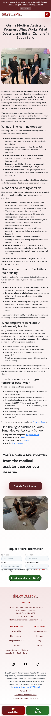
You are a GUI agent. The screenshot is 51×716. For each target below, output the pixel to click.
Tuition (23, 437)
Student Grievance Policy (26, 694)
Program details (39, 422)
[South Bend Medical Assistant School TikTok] (37, 663)
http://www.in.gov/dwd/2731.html (26, 687)
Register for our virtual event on (25, 3)
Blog (39, 640)
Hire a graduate (39, 631)
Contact (25, 440)
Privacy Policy (40, 570)
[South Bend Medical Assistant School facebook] (25, 663)
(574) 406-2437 (25, 616)
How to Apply (16, 636)
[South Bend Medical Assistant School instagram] (13, 663)
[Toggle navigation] (47, 14)
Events (39, 636)
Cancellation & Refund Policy (25, 698)
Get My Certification (25, 486)
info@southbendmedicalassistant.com (25, 620)
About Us (16, 631)
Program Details (16, 640)
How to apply (17, 443)
